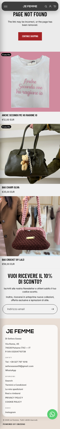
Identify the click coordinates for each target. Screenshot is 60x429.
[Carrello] (54, 6)
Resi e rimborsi (12, 393)
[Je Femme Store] (30, 6)
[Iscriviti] (52, 309)
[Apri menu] (6, 6)
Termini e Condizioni (15, 385)
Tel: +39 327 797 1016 (16, 362)
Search (9, 380)
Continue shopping (30, 36)
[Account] (50, 6)
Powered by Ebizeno (14, 424)
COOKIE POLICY (13, 402)
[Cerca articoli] (45, 6)
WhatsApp (10, 370)
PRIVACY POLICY (14, 397)
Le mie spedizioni (14, 389)
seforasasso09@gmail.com (19, 366)
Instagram (10, 412)
